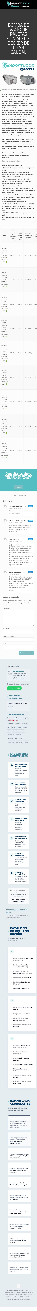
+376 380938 (15, 688)
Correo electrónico (9, 636)
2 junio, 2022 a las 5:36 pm (15, 574)
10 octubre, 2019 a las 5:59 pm (16, 508)
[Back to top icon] (18, 1286)
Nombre (6, 628)
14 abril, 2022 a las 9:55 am (15, 541)
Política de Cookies (25, 1299)
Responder (30, 506)
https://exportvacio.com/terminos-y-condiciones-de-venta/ (18, 916)
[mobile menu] (34, 3)
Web (4, 644)
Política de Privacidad (13, 1299)
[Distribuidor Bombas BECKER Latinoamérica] (18, 4)
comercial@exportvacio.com (19, 684)
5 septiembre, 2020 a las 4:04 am (16, 523)
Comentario (7, 608)
